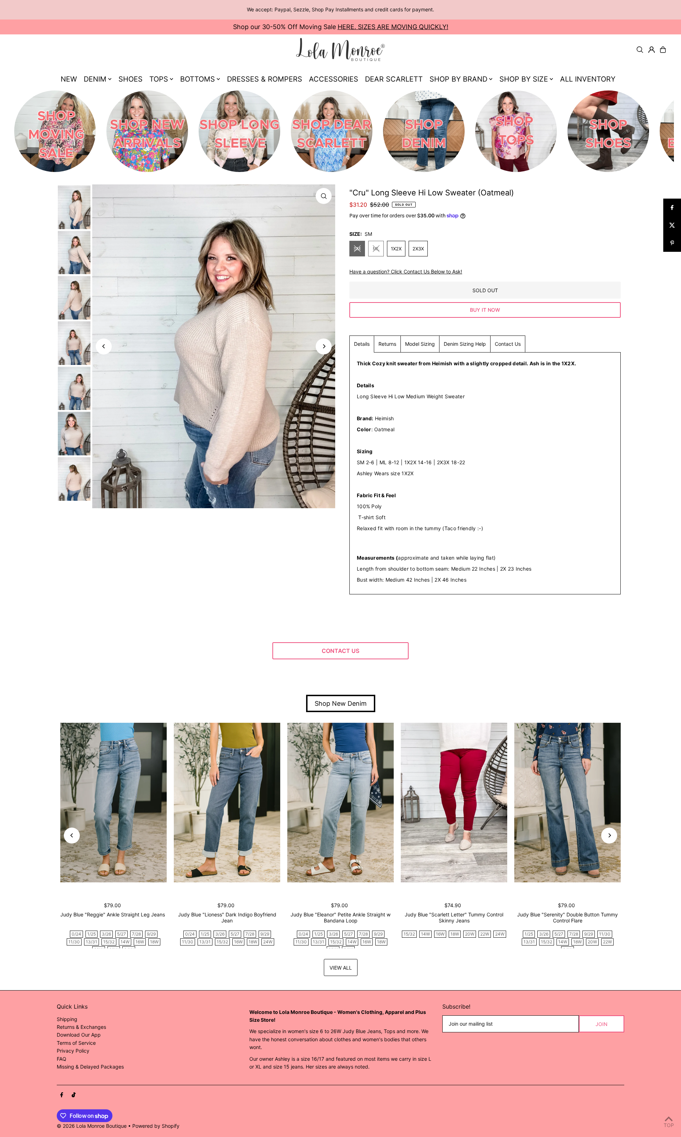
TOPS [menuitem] (158, 79)
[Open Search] (640, 49)
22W (484, 934)
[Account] (651, 49)
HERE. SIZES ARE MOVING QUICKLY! (393, 26)
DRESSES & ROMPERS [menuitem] (264, 79)
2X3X (418, 248)
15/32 (109, 941)
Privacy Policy (73, 1051)
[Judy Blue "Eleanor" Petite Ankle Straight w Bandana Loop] (340, 802)
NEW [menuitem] (69, 79)
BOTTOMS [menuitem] (197, 79)
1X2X (396, 248)
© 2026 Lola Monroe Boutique (92, 1126)
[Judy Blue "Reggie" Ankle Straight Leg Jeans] (113, 802)
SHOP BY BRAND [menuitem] (458, 79)
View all (341, 968)
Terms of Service (76, 1043)
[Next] (324, 346)
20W (469, 934)
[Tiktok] (74, 1095)
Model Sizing (420, 344)
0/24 (76, 934)
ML (376, 248)
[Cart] (663, 49)
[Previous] (104, 346)
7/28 (136, 934)
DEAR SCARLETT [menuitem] (394, 79)
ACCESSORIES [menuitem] (333, 79)
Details (362, 344)
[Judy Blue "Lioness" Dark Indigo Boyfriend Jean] (227, 802)
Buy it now (485, 310)
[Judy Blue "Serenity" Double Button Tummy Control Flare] (567, 802)
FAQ (61, 1059)
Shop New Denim (341, 703)
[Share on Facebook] (672, 207)
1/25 (91, 934)
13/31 (91, 941)
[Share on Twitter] (672, 225)
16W (139, 941)
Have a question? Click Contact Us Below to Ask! (405, 271)
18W (154, 941)
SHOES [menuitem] (130, 79)
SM (357, 248)
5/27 (121, 934)
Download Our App (79, 1035)
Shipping (67, 1019)
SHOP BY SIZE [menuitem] (523, 79)
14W (125, 941)
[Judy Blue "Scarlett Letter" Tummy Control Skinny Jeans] (454, 802)
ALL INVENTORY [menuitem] (587, 79)
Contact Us (508, 344)
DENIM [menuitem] (95, 79)
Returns (387, 344)
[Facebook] (61, 1095)
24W (267, 941)
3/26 (106, 934)
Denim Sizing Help (465, 344)
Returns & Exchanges (81, 1027)
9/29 (151, 934)
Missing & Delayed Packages (90, 1067)
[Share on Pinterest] (672, 243)
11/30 (74, 941)
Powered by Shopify (155, 1126)
